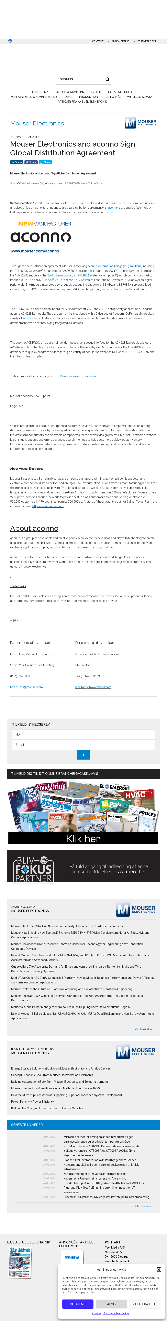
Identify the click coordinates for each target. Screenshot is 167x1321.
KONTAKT (97, 41)
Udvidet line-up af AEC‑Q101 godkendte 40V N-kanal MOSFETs (104, 1183)
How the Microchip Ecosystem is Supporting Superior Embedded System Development (66, 1095)
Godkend (78, 1304)
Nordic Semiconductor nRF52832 (68, 275)
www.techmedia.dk (117, 1261)
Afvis (111, 1304)
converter (42, 289)
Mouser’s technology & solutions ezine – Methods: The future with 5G (55, 1088)
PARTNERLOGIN (146, 41)
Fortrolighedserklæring (116, 1313)
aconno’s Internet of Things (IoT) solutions (114, 266)
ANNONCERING (120, 41)
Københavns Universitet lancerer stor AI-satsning (95, 1178)
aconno (113, 207)
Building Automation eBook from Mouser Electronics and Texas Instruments (60, 1081)
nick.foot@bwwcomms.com (93, 687)
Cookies (96, 1313)
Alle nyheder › (143, 1206)
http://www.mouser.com (48, 506)
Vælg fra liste (145, 1304)
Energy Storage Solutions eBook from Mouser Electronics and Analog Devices (61, 1068)
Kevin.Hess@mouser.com (26, 687)
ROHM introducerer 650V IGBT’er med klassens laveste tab (101, 1146)
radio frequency (62, 289)
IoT (70, 323)
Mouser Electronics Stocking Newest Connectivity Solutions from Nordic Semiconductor (67, 926)
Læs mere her (130, 871)
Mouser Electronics (37, 123)
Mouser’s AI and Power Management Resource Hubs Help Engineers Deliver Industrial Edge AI (71, 1007)
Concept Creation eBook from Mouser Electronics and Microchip (52, 1075)
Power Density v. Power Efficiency (32, 1101)
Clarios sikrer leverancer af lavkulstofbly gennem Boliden (100, 1160)
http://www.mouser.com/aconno (75, 376)
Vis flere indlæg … (145, 1029)
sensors (28, 318)
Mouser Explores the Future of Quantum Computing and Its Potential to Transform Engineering (72, 989)
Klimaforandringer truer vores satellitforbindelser (95, 1173)
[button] (159, 1270)
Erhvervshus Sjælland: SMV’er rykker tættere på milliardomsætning (106, 1197)
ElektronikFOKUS (83, 58)
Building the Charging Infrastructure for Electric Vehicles (47, 1108)
